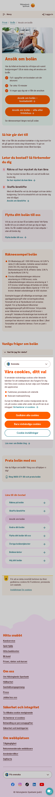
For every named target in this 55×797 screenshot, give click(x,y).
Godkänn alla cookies (27, 415)
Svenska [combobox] (15, 364)
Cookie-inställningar (27, 433)
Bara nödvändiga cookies (27, 424)
